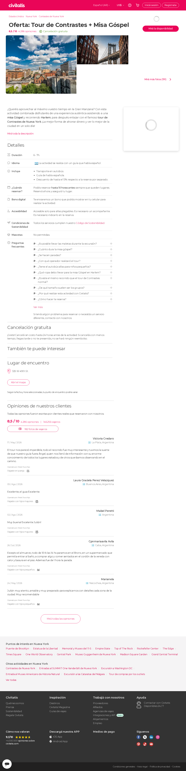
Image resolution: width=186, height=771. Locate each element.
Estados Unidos (16, 16)
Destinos (54, 703)
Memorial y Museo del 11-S (77, 648)
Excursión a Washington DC (117, 668)
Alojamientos (100, 719)
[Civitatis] (17, 5)
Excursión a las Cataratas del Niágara (84, 674)
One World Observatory (39, 654)
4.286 (21, 31)
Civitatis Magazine (59, 707)
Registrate (170, 5)
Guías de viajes (57, 711)
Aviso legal (142, 766)
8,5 (13, 31)
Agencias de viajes (103, 711)
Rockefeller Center (148, 648)
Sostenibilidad (14, 711)
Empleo (97, 723)
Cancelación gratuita (55, 31)
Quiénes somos (15, 703)
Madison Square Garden (134, 654)
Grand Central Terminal (165, 654)
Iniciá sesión (151, 5)
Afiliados (97, 707)
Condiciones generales (124, 766)
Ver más (38, 307)
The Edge (168, 648)
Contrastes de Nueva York (51, 16)
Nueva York (31, 16)
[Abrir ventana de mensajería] (7, 764)
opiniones (30, 31)
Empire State (103, 648)
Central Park (64, 654)
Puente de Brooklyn (17, 648)
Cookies (176, 766)
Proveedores (100, 703)
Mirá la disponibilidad (161, 28)
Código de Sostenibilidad (90, 223)
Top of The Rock (123, 648)
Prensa (10, 707)
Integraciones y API (104, 715)
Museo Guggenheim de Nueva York (95, 654)
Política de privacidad (160, 766)
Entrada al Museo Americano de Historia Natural (33, 674)
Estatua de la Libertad (45, 648)
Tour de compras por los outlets (127, 674)
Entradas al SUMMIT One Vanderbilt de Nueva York (68, 668)
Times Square (14, 654)
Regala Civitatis (14, 715)
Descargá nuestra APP (64, 731)
